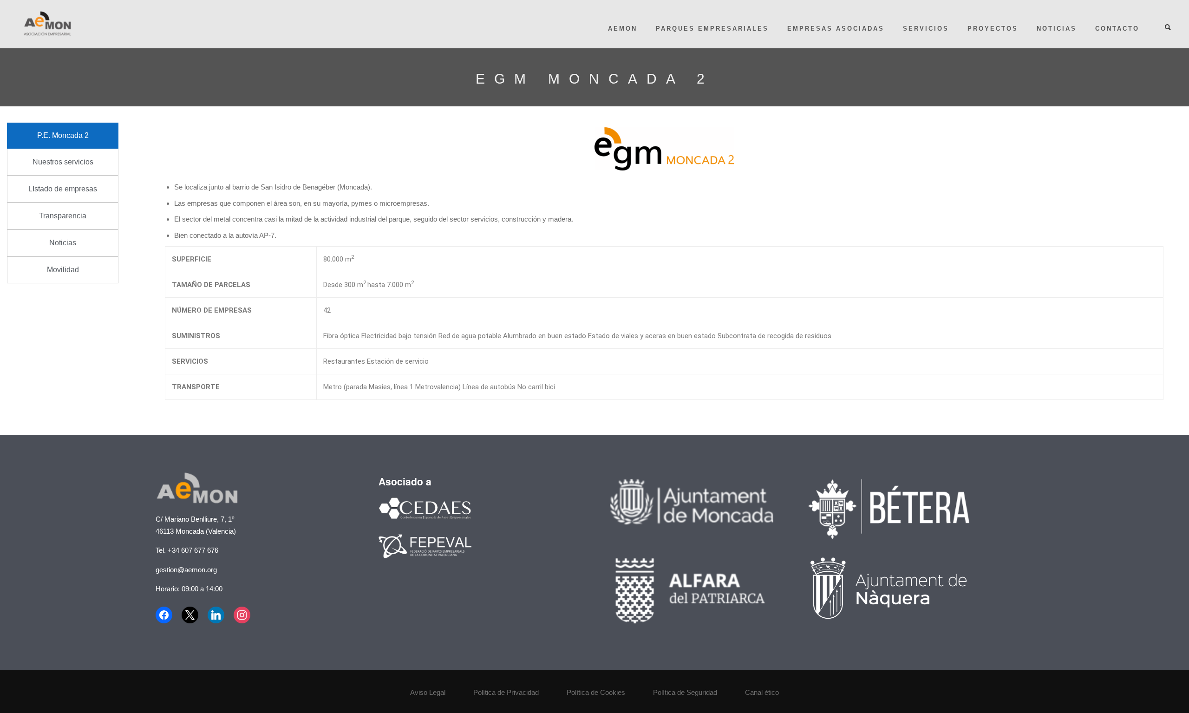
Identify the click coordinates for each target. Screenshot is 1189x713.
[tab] (62, 136)
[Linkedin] (216, 615)
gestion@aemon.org (186, 570)
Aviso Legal (427, 692)
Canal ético (762, 692)
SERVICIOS (926, 28)
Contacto (1117, 28)
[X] (190, 615)
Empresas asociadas (835, 28)
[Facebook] (166, 615)
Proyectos (992, 28)
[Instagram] (242, 615)
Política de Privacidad (506, 692)
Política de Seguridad (685, 692)
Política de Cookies (596, 692)
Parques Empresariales (712, 28)
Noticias (1057, 28)
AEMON (622, 28)
